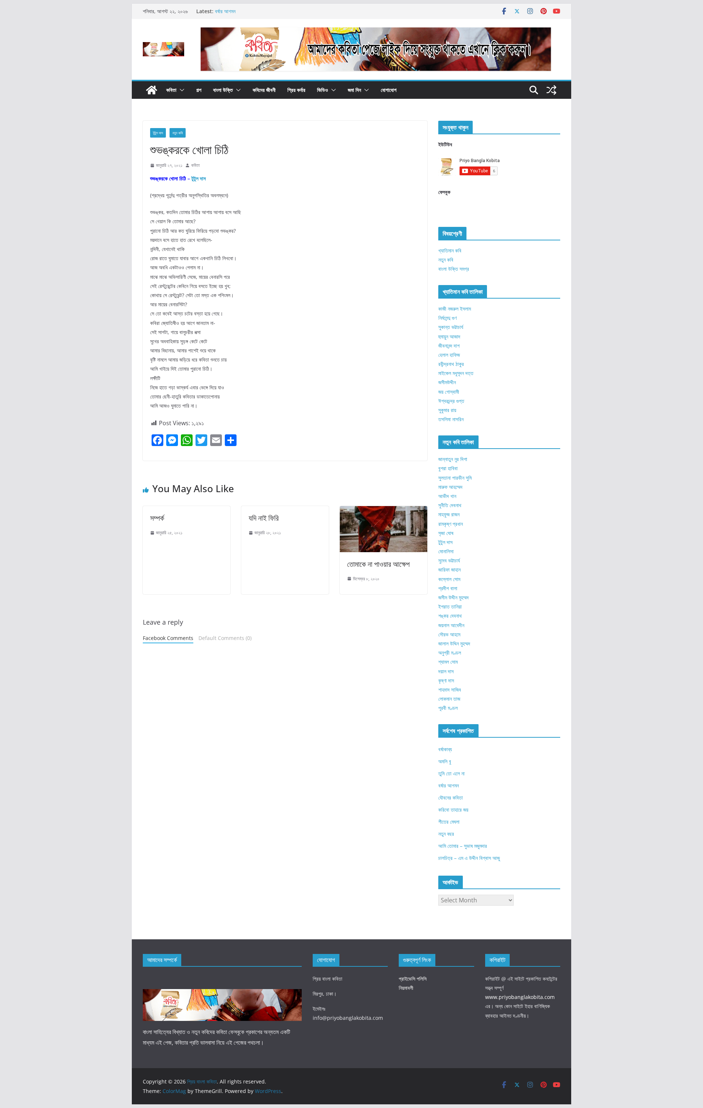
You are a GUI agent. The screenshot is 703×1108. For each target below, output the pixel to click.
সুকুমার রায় (447, 410)
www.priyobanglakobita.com (520, 996)
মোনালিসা (446, 551)
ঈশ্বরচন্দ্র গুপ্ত (451, 400)
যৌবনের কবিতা (450, 797)
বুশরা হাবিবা (448, 468)
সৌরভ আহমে (449, 634)
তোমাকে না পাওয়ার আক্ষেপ (378, 564)
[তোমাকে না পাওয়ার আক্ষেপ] (383, 511)
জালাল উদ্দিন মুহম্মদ (454, 643)
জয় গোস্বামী (448, 391)
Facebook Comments (168, 638)
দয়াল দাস (446, 671)
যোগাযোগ (389, 89)
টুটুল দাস (158, 132)
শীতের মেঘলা (449, 821)
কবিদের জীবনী (264, 89)
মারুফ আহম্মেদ (450, 486)
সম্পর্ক (157, 518)
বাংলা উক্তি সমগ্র (453, 268)
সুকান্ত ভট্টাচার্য (450, 326)
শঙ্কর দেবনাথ (450, 615)
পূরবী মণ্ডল (448, 707)
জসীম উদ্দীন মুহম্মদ (453, 597)
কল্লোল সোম (449, 579)
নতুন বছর (446, 833)
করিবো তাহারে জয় (453, 809)
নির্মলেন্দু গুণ (447, 317)
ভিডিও (322, 89)
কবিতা (171, 89)
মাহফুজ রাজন (449, 514)
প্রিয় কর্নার (296, 89)
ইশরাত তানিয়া (450, 606)
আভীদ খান (447, 496)
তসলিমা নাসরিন (451, 419)
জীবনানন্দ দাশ (449, 345)
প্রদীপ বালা (447, 588)
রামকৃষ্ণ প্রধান (450, 523)
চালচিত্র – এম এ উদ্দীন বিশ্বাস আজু (469, 857)
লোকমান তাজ (449, 698)
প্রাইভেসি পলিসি (413, 978)
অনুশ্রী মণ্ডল (449, 652)
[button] (180, 90)
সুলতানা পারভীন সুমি (455, 477)
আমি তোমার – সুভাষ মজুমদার (462, 845)
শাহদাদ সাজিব (449, 689)
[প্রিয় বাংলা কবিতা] (151, 90)
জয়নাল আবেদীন (451, 625)
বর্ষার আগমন (225, 11)
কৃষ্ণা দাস (446, 680)
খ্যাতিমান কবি (449, 250)
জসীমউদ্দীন (447, 382)
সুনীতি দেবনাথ (449, 505)
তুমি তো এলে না (451, 773)
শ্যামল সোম (448, 661)
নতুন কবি (177, 132)
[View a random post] (551, 90)
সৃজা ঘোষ (445, 532)
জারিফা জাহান (449, 569)
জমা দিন (354, 89)
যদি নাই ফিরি (264, 518)
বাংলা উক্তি (223, 89)
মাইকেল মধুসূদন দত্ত (455, 373)
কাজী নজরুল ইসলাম (454, 308)
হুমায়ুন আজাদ (449, 336)
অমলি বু (444, 761)
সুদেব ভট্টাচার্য (449, 560)
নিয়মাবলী (406, 987)
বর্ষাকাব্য (445, 749)
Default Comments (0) (225, 638)
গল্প (198, 89)
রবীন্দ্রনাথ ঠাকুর (451, 363)
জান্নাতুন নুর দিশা (452, 459)
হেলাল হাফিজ (449, 354)
